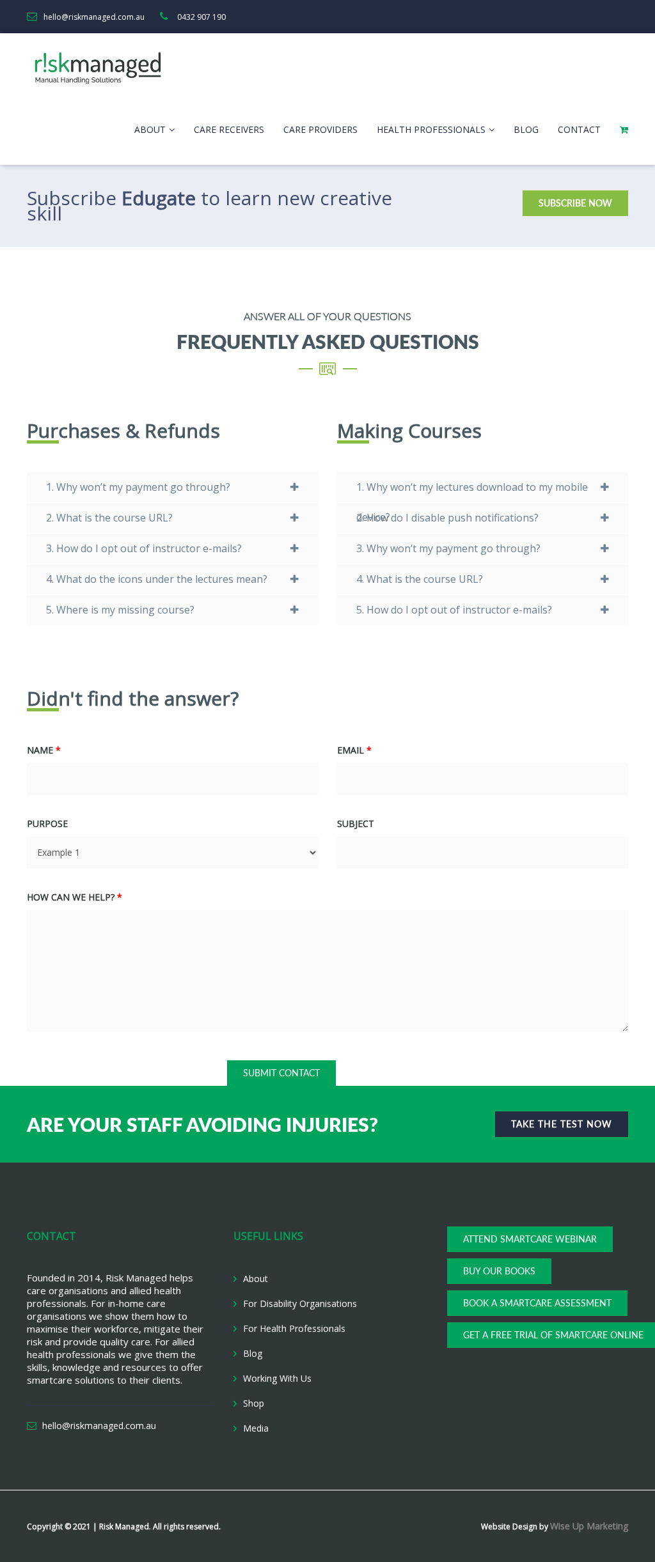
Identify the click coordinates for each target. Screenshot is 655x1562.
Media (256, 1428)
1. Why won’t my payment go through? (138, 487)
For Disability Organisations (300, 1303)
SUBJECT (355, 823)
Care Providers (320, 129)
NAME (44, 750)
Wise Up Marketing (589, 1526)
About (150, 129)
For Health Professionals (294, 1328)
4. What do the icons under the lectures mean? (156, 579)
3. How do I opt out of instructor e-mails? (144, 548)
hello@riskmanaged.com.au (99, 1425)
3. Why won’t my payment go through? (448, 548)
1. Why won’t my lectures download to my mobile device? (472, 491)
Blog (526, 129)
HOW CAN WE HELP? (74, 897)
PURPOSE (47, 823)
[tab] (172, 487)
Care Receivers (229, 129)
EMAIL (354, 750)
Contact (579, 129)
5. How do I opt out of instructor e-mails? (454, 610)
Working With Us (277, 1378)
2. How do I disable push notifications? (447, 518)
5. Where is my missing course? (120, 610)
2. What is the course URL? (109, 518)
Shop (253, 1403)
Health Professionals (431, 129)
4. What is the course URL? (419, 579)
